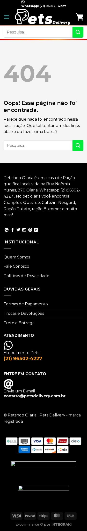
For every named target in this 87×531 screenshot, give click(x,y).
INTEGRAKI (61, 524)
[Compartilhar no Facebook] (12, 230)
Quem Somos (17, 257)
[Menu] (6, 17)
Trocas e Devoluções (24, 313)
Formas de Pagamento (26, 304)
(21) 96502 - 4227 (52, 6)
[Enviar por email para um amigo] (24, 230)
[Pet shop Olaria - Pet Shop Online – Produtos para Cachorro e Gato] (42, 16)
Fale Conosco (16, 266)
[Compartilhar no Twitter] (18, 230)
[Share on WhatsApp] (6, 230)
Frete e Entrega (19, 323)
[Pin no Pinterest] (30, 230)
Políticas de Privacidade (26, 276)
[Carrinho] (79, 16)
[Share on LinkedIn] (36, 230)
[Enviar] (77, 32)
